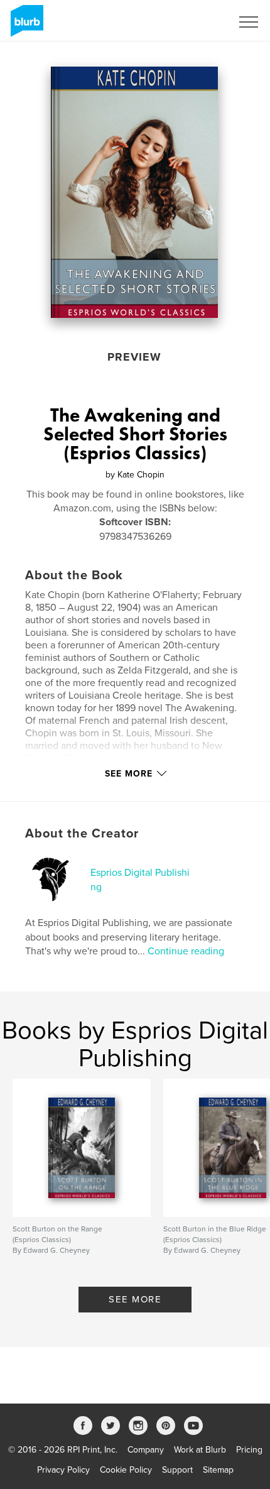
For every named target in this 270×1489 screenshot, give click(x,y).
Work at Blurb (200, 1449)
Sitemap (218, 1469)
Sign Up (199, 22)
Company (145, 1449)
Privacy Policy (63, 1469)
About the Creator (82, 833)
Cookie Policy (126, 1469)
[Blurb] (25, 25)
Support (177, 1469)
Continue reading (186, 951)
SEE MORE (135, 1299)
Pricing (249, 1449)
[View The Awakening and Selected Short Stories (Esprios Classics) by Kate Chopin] (135, 192)
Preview (134, 357)
